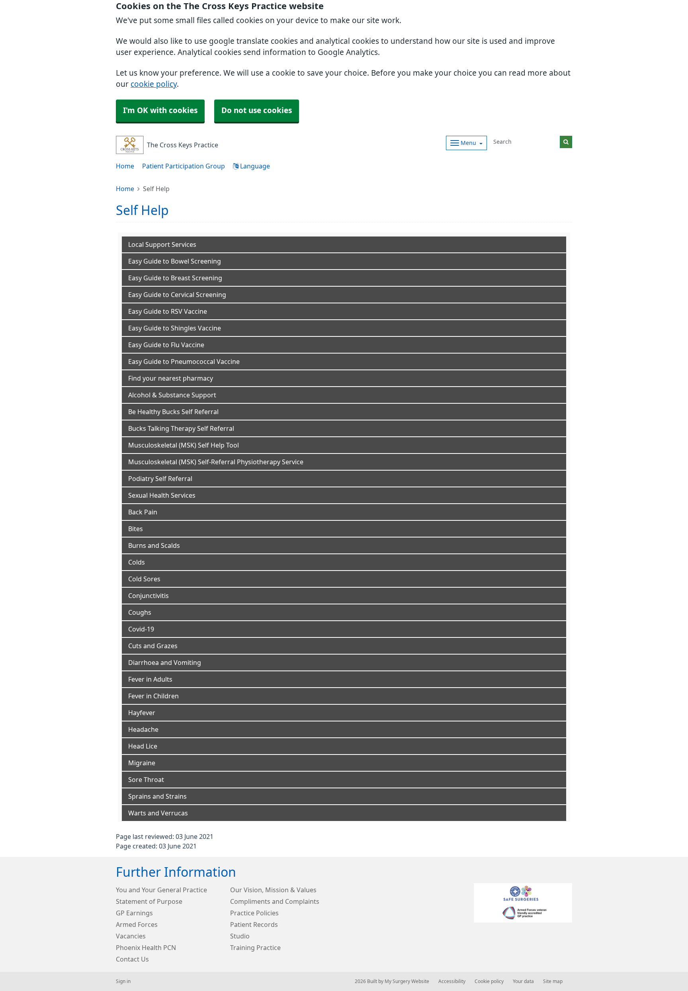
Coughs (139, 612)
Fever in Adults (150, 679)
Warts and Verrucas (158, 813)
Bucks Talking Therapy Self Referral (181, 428)
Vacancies (131, 936)
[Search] (566, 142)
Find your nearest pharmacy (170, 378)
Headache (143, 729)
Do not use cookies (256, 110)
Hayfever (141, 713)
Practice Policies (254, 913)
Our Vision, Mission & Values (273, 890)
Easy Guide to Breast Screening (175, 278)
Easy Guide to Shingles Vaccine (174, 328)
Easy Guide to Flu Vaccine (166, 345)
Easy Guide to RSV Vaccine (167, 311)
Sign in (123, 981)
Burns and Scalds (154, 545)
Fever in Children (153, 696)
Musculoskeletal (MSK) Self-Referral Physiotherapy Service (215, 462)
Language (254, 166)
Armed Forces (137, 924)
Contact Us (132, 959)
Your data (523, 981)
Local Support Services (162, 244)
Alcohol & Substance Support (172, 395)
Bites (135, 529)
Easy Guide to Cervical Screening (177, 294)
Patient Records (254, 924)
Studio (240, 936)
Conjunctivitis (148, 595)
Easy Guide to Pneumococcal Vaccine (184, 361)
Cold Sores (144, 579)
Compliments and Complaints (274, 901)
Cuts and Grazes (153, 646)
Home (125, 166)
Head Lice (142, 746)
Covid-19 (141, 629)
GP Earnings (134, 913)
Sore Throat (146, 779)
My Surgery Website (407, 981)
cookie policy (154, 84)
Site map (553, 981)
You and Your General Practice (161, 890)
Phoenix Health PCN (146, 947)
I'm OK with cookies (160, 110)
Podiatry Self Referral (160, 478)
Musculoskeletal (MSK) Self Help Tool (183, 445)
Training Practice (255, 947)
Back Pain (142, 512)
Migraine (141, 763)
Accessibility (451, 981)
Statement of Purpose (149, 901)
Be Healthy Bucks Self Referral (173, 412)
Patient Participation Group (183, 166)
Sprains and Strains (157, 796)
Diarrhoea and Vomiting (164, 662)
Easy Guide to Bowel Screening (174, 261)
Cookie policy (489, 981)
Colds (136, 562)
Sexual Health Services (161, 495)
